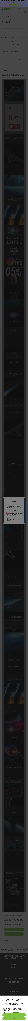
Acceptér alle (14, 1018)
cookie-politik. (16, 1012)
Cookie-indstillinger (14, 1015)
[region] (14, 1008)
